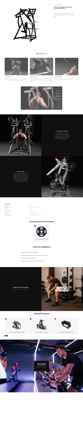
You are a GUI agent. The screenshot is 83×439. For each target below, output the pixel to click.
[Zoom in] (49, 4)
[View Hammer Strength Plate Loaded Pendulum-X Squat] (17, 326)
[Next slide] (7, 335)
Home (54, 4)
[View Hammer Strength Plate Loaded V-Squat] (41, 326)
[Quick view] (35, 226)
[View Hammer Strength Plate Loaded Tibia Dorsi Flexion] (66, 326)
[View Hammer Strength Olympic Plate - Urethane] (41, 233)
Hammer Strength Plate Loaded (59, 4)
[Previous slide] (5, 335)
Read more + (55, 16)
